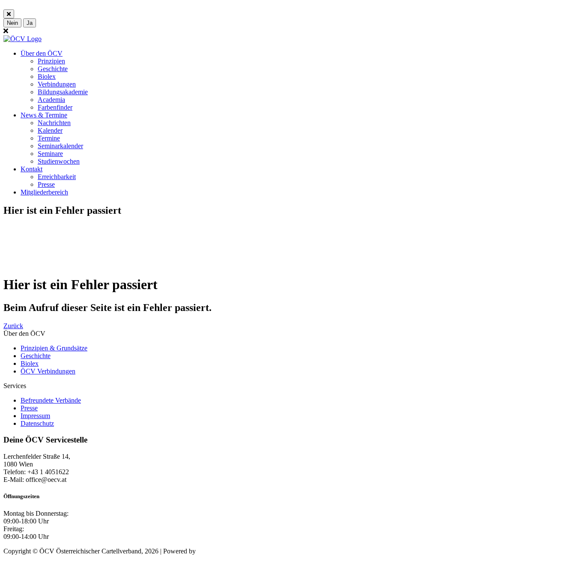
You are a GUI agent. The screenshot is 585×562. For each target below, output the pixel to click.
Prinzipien (51, 61)
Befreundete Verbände (51, 400)
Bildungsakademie (63, 92)
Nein (12, 23)
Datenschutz (37, 423)
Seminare (50, 153)
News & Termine (44, 115)
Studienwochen (59, 161)
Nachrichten (54, 122)
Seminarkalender (60, 145)
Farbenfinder (55, 107)
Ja (30, 23)
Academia (51, 99)
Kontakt (31, 169)
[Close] (8, 13)
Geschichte (53, 68)
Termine (49, 138)
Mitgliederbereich (44, 192)
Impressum (35, 415)
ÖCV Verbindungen (48, 371)
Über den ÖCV (42, 53)
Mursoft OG (214, 551)
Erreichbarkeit (57, 176)
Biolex (47, 76)
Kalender (50, 130)
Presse (46, 184)
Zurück (13, 325)
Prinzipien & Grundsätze (54, 348)
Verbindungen (57, 84)
